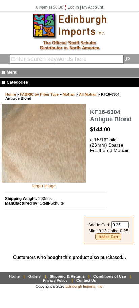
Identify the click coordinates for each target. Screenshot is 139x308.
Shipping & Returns (67, 276)
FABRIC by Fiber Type (39, 94)
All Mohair (88, 94)
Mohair (69, 94)
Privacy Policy (55, 280)
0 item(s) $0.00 (49, 7)
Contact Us (86, 280)
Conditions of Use (109, 276)
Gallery (34, 276)
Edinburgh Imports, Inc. (84, 286)
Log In (73, 7)
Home (10, 94)
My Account (92, 7)
